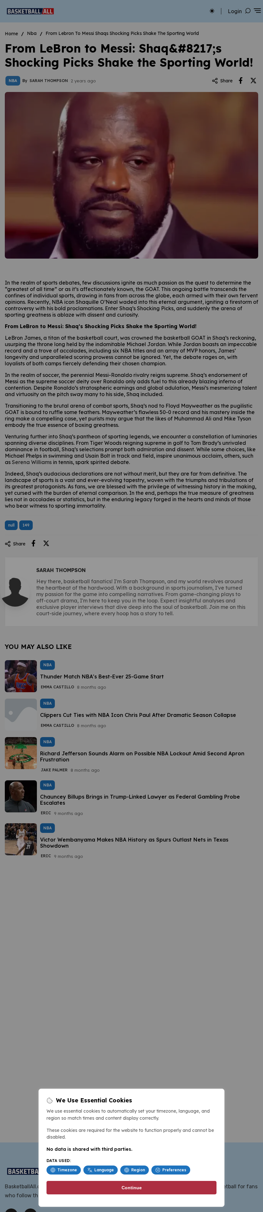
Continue (132, 1187)
